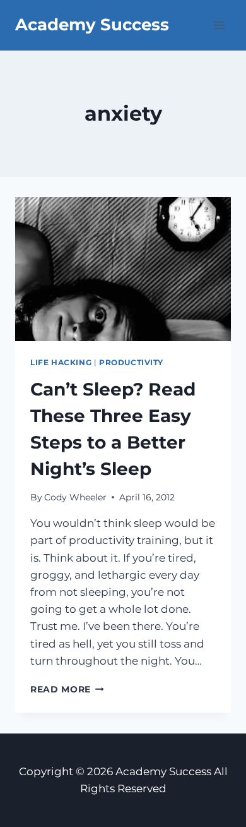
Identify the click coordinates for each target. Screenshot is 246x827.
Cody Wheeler (75, 497)
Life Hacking (60, 362)
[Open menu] (219, 25)
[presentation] (123, 269)
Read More (67, 689)
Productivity (131, 362)
